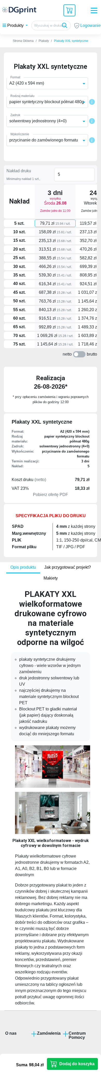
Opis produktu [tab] (23, 567)
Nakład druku (18, 171)
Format (15, 77)
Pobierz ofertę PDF (50, 494)
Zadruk (15, 115)
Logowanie (90, 25)
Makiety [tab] (51, 578)
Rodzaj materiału (22, 96)
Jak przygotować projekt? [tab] (67, 567)
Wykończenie (19, 134)
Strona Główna (23, 41)
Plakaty (44, 41)
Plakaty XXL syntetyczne (71, 41)
